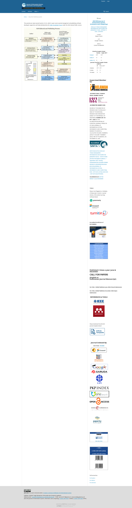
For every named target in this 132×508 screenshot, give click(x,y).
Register (103, 1)
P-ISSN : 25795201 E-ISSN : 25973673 (101, 30)
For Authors (92, 480)
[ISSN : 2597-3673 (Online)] (99, 461)
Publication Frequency (98, 245)
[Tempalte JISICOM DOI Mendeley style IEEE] (97, 335)
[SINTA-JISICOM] (99, 148)
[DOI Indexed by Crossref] (99, 352)
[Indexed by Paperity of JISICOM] (97, 423)
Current (23, 11)
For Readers (92, 478)
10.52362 (102, 345)
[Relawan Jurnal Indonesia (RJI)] (99, 90)
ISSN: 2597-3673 (64, 498)
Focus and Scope (99, 248)
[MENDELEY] (99, 316)
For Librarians (93, 482)
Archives (30, 11)
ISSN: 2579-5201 (79, 498)
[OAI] (99, 404)
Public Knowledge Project (56, 25)
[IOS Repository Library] (98, 362)
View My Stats (98, 441)
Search (107, 11)
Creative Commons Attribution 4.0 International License (57, 493)
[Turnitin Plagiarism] (99, 216)
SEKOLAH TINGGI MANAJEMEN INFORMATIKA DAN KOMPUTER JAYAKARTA (99, 28)
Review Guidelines (98, 253)
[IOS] (99, 397)
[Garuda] (99, 369)
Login (108, 1)
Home (25, 17)
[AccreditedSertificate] (98, 237)
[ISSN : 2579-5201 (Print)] (99, 469)
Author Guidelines (98, 251)
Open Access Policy (99, 247)
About (36, 11)
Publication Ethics (98, 256)
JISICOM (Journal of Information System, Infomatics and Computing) (99, 22)
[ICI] (100, 410)
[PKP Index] (99, 390)
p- (74, 498)
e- (59, 498)
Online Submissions (99, 250)
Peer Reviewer (98, 255)
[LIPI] (99, 383)
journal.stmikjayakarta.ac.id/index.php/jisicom (43, 497)
